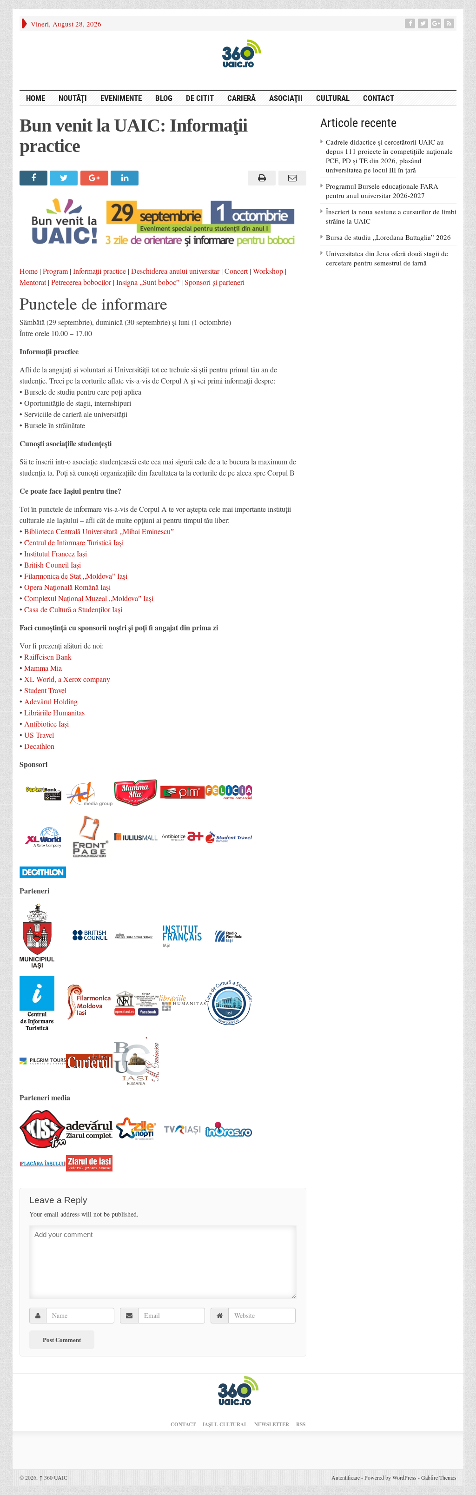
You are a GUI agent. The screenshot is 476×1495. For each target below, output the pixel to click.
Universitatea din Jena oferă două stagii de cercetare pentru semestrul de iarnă (387, 258)
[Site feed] (449, 23)
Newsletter (271, 1424)
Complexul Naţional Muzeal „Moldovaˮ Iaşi (88, 598)
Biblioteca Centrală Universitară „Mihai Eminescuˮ (99, 531)
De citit (200, 98)
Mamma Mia (43, 668)
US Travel (39, 735)
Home (29, 271)
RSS (300, 1424)
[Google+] (436, 23)
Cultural (333, 98)
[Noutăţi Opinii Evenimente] (238, 53)
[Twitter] (423, 23)
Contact (378, 98)
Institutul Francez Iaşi (55, 553)
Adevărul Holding (51, 701)
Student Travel (45, 690)
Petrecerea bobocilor (81, 282)
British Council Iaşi (52, 564)
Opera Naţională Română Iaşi (67, 587)
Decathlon (39, 746)
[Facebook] (410, 23)
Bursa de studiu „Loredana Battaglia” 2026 (388, 237)
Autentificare (345, 1477)
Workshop (268, 271)
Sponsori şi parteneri (215, 282)
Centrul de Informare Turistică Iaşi (74, 542)
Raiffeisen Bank (48, 657)
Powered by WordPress (390, 1477)
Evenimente (121, 98)
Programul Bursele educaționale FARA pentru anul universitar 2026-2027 (382, 190)
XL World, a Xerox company (67, 679)
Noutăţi (73, 98)
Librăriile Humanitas (54, 712)
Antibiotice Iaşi (46, 723)
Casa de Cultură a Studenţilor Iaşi (73, 609)
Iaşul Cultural (225, 1424)
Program (55, 271)
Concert (236, 271)
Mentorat (33, 282)
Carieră (241, 98)
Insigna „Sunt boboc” (147, 282)
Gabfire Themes (438, 1477)
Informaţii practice (99, 271)
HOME (35, 98)
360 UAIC (53, 1477)
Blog (163, 98)
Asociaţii (286, 98)
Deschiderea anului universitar (175, 271)
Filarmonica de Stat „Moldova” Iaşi (75, 576)
